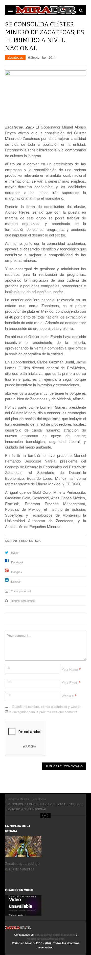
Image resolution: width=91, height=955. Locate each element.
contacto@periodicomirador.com (55, 934)
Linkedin (16, 581)
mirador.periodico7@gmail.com (45, 938)
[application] (23, 905)
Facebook (17, 562)
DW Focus (45, 10)
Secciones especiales (45, 815)
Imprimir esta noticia (23, 601)
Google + (16, 572)
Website (68, 695)
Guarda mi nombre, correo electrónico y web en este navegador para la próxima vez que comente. (43, 709)
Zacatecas (15, 57)
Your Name (70, 669)
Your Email (70, 682)
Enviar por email (21, 591)
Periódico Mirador (18, 929)
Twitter (15, 552)
